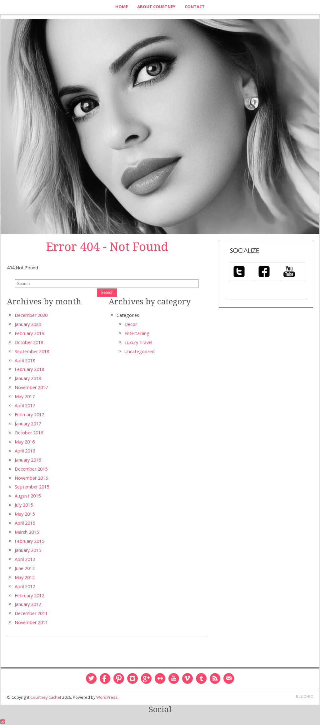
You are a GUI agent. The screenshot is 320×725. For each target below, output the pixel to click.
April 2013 (25, 559)
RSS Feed (215, 678)
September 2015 (32, 487)
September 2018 (32, 351)
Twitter (91, 678)
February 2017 (29, 415)
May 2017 (25, 396)
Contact (195, 6)
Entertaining (136, 333)
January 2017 (28, 424)
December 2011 (31, 613)
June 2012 (25, 568)
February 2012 (29, 595)
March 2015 (27, 532)
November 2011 (31, 622)
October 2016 (29, 433)
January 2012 (28, 604)
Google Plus (146, 678)
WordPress (107, 697)
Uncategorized (139, 351)
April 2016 (25, 451)
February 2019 (29, 333)
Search (107, 292)
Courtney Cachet (45, 697)
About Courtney (156, 6)
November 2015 (31, 478)
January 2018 (28, 378)
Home (121, 6)
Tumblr (201, 678)
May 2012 (25, 577)
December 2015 (31, 469)
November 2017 (31, 387)
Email (228, 678)
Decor (130, 324)
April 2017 (25, 405)
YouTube (173, 678)
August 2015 (28, 496)
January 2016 (28, 460)
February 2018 (29, 369)
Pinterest (118, 678)
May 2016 (25, 442)
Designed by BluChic (304, 696)
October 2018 (29, 342)
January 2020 (28, 324)
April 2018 (25, 360)
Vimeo (187, 678)
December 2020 (31, 315)
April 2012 (25, 586)
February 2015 (29, 541)
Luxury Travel (138, 342)
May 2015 (25, 514)
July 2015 (24, 505)
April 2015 (25, 523)
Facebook (105, 678)
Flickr (160, 678)
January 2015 (28, 550)
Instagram (132, 678)
